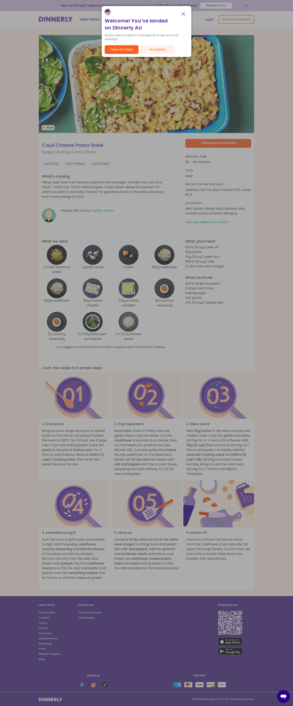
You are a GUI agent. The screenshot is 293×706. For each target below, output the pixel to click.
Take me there (121, 49)
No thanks (157, 49)
